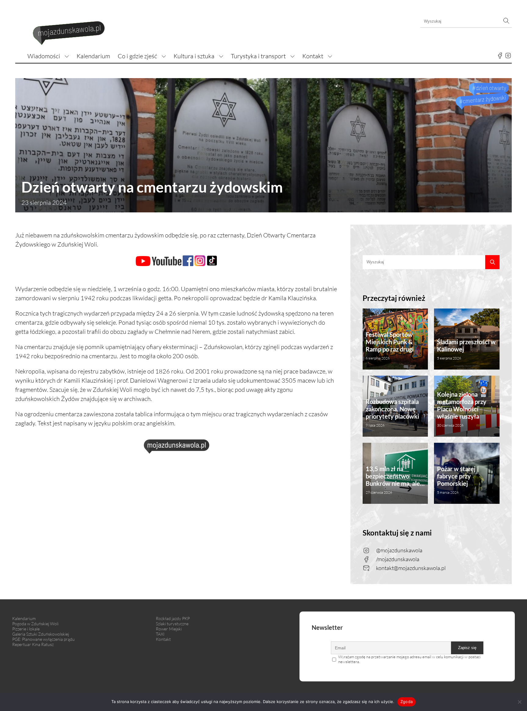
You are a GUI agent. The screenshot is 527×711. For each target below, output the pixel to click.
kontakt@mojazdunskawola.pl (411, 568)
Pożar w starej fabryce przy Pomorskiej (456, 480)
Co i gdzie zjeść (137, 56)
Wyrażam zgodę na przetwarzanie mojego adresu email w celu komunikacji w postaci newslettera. (409, 659)
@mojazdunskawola (399, 550)
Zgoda (406, 701)
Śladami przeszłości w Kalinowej (466, 349)
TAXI (160, 634)
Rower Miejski (169, 628)
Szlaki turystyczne (172, 623)
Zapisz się (467, 647)
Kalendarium (93, 56)
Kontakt (312, 56)
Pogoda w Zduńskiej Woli (35, 623)
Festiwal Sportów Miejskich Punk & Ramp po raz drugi (390, 345)
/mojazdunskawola (397, 559)
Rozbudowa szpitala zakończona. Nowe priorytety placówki (392, 413)
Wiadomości (43, 56)
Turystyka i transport (258, 56)
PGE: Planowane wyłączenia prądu (43, 639)
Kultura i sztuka (194, 56)
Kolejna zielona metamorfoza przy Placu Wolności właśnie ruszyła (461, 409)
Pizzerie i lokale (26, 628)
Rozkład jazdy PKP (173, 618)
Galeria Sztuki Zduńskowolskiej (40, 634)
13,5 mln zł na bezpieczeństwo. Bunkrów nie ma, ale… (395, 480)
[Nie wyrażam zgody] (519, 702)
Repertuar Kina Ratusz (33, 644)
